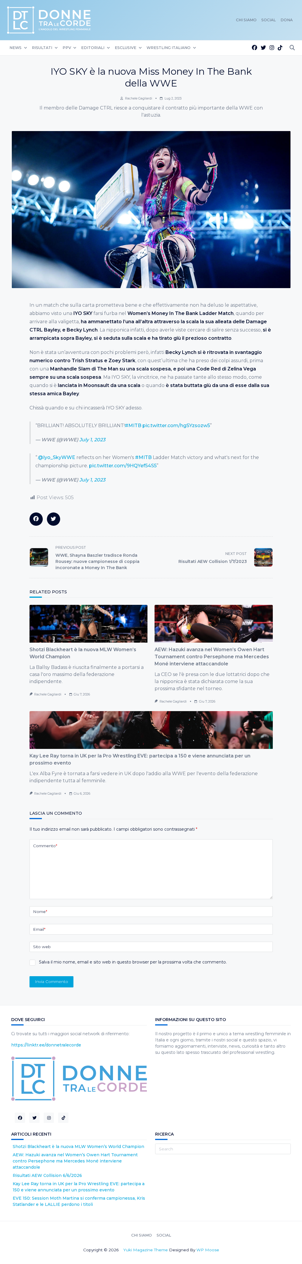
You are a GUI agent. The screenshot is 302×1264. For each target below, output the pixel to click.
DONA (286, 20)
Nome (40, 911)
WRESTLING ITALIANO (169, 47)
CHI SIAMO (246, 20)
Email (39, 929)
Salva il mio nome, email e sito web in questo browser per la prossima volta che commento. (133, 962)
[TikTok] (280, 48)
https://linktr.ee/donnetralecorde (46, 1045)
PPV (67, 47)
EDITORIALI (92, 47)
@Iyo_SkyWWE (56, 457)
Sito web (42, 946)
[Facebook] (254, 48)
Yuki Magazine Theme (145, 1249)
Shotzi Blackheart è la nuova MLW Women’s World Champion (78, 1146)
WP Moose (207, 1249)
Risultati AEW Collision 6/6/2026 (47, 1175)
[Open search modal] (292, 48)
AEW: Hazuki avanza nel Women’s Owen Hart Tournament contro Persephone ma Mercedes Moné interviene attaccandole (212, 657)
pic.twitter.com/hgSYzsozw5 (176, 425)
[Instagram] (272, 48)
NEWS (15, 47)
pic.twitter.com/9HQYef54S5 (123, 465)
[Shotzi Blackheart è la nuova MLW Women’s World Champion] (88, 624)
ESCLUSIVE (125, 47)
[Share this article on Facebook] (36, 519)
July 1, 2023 (92, 439)
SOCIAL (268, 20)
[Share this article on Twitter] (53, 519)
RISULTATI (42, 47)
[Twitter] (263, 48)
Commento (45, 845)
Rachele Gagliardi (138, 98)
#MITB (133, 425)
